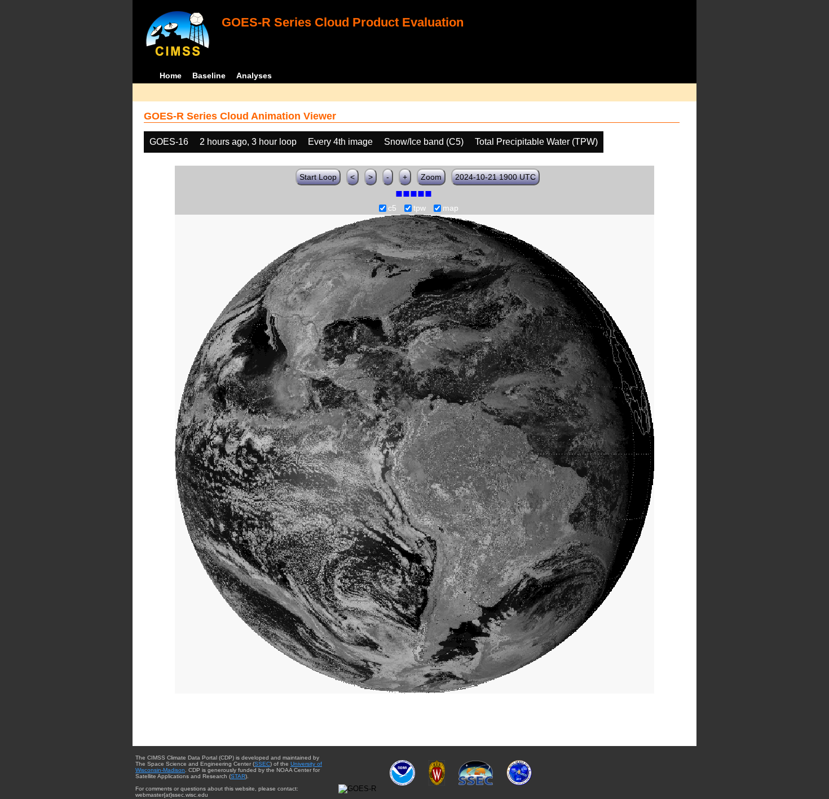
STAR (238, 776)
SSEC (262, 764)
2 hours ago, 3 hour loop (248, 142)
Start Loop (318, 176)
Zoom (431, 176)
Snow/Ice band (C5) (424, 142)
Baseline (209, 75)
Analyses (254, 75)
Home (171, 75)
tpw (419, 208)
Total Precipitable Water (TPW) (536, 142)
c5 (392, 208)
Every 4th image (340, 142)
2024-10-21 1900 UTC (495, 176)
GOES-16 (168, 142)
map (450, 208)
